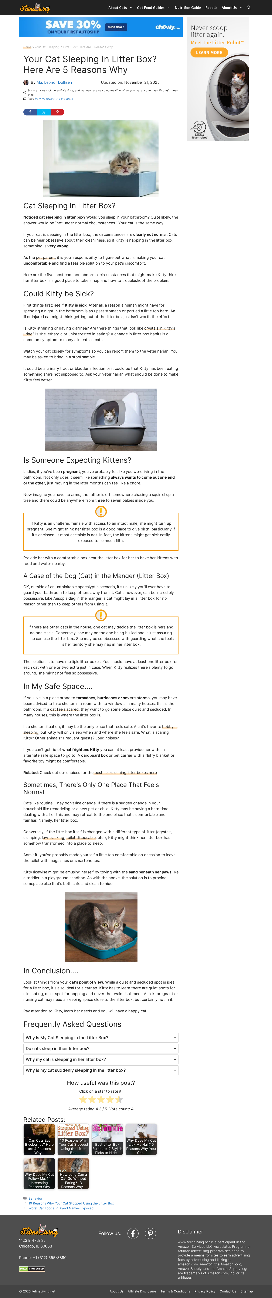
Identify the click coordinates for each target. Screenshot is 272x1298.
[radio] (83, 1100)
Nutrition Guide (188, 7)
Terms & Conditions (175, 1291)
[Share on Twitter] (44, 112)
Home (27, 47)
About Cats (117, 7)
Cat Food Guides (150, 7)
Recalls (211, 7)
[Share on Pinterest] (57, 112)
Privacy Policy (204, 1291)
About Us (229, 7)
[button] (249, 7)
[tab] (100, 1038)
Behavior (35, 1198)
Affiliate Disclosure (142, 1291)
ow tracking (53, 837)
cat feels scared (64, 709)
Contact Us (228, 1291)
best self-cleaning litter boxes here (125, 772)
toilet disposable (81, 837)
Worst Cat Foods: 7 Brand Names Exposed (61, 1208)
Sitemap (247, 1291)
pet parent (45, 257)
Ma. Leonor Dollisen (54, 82)
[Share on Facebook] (30, 112)
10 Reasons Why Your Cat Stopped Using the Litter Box (71, 1203)
